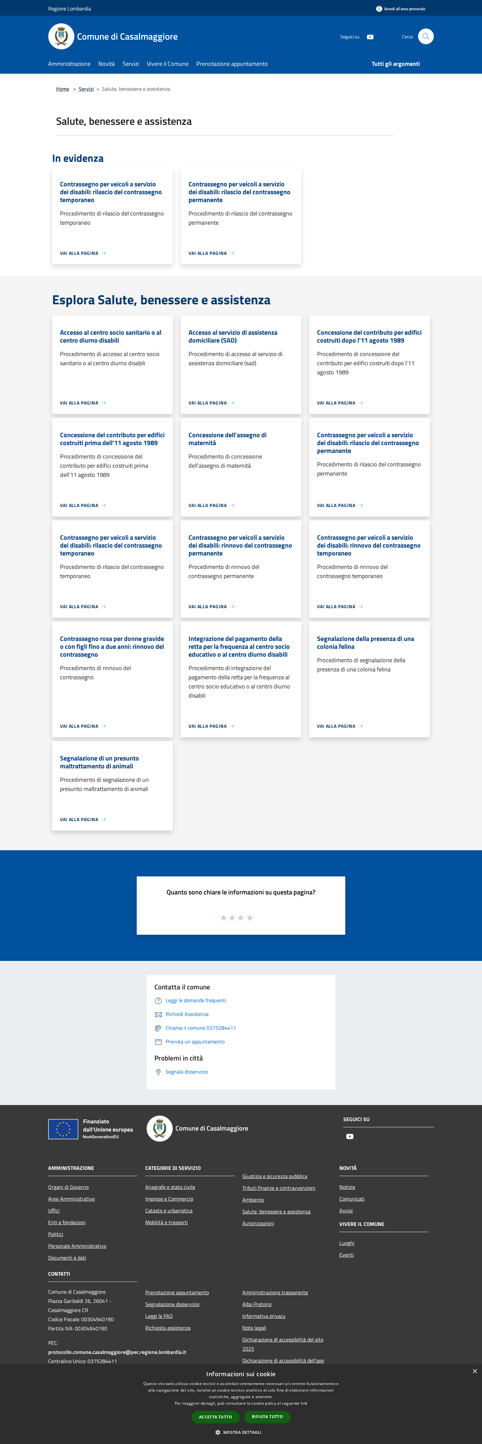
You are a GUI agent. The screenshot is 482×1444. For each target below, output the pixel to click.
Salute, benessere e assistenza (276, 1211)
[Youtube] (367, 36)
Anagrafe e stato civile (170, 1187)
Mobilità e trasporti (166, 1222)
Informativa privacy (264, 1316)
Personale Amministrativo (77, 1246)
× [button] (474, 1371)
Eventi (346, 1255)
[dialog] (241, 1404)
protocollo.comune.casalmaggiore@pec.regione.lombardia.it (117, 1352)
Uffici (54, 1210)
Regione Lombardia (69, 8)
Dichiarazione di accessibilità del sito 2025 (282, 1344)
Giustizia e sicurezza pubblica (274, 1176)
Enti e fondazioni (67, 1222)
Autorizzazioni (258, 1223)
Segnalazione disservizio (172, 1304)
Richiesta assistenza (168, 1328)
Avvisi (346, 1210)
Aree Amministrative (71, 1199)
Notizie (347, 1187)
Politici (55, 1234)
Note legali (254, 1328)
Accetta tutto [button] (215, 1417)
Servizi (86, 89)
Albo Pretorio (256, 1304)
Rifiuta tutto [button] (267, 1416)
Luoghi (346, 1243)
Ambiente (253, 1200)
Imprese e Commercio (169, 1199)
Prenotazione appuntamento (177, 1292)
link (304, 1403)
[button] (240, 1432)
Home (62, 89)
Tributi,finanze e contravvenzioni (278, 1188)
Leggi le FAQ (159, 1316)
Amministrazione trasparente (275, 1292)
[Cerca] (426, 36)
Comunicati (352, 1199)
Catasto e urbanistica (168, 1210)
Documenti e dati (67, 1258)
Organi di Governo (68, 1187)
